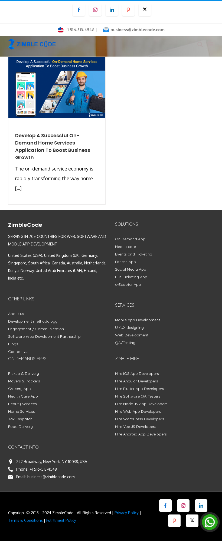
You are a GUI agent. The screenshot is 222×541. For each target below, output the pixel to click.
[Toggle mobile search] (200, 44)
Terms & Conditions (25, 520)
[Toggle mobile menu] (211, 44)
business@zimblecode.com (137, 29)
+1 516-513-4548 (43, 469)
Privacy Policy (127, 512)
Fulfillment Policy (61, 520)
